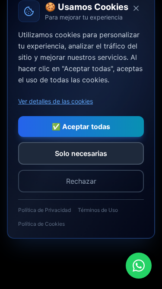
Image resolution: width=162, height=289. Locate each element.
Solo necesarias (81, 153)
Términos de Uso (98, 210)
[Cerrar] (136, 8)
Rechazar (81, 181)
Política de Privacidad (44, 210)
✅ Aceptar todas (81, 126)
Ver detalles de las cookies (55, 101)
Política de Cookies (41, 224)
